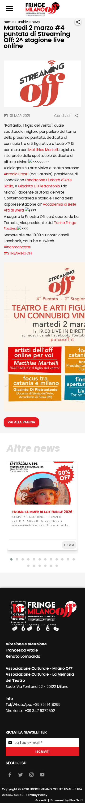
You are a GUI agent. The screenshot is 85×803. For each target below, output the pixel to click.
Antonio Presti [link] (16, 174)
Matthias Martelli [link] (43, 149)
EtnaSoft (76, 800)
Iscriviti (42, 751)
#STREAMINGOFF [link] (18, 253)
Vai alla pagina (21, 422)
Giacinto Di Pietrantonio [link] (39, 186)
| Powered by (59, 800)
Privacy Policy (36, 795)
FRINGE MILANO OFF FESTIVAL (51, 789)
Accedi (40, 800)
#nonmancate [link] (17, 247)
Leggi (69, 545)
